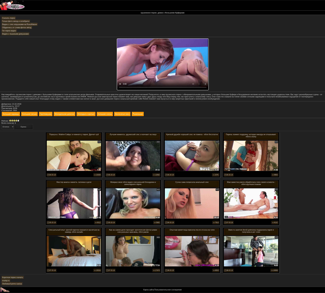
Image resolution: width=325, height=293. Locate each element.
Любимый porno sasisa (12, 284)
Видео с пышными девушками (15, 34)
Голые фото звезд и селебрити (15, 21)
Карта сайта (148, 290)
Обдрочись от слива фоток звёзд (16, 27)
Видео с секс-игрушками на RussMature (19, 24)
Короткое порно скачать (12, 277)
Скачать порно (8, 18)
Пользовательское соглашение (168, 290)
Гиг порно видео (9, 31)
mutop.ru (6, 280)
